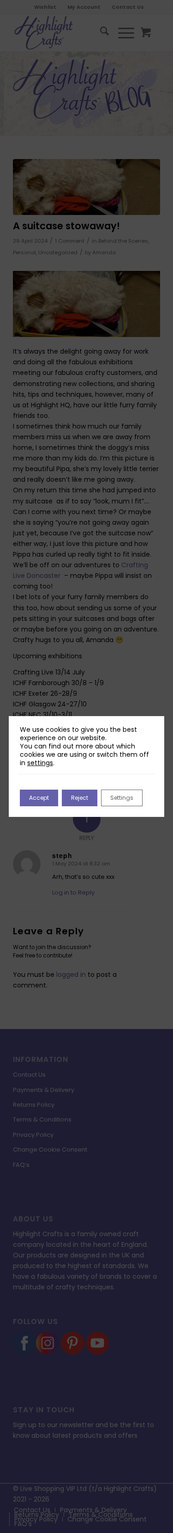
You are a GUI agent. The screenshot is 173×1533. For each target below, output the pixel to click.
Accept (39, 798)
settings (40, 763)
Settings (121, 798)
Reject (79, 798)
